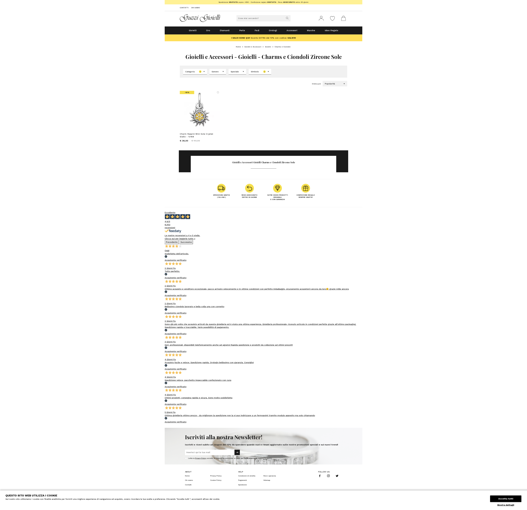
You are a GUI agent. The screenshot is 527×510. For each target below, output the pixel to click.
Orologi (273, 30)
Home (238, 47)
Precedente (172, 242)
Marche (311, 30)
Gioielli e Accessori (252, 47)
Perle (242, 30)
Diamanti (224, 30)
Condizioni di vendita (246, 476)
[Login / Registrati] (321, 18)
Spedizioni (242, 485)
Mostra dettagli (505, 505)
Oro (208, 30)
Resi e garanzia (270, 476)
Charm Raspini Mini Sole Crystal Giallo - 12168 (196, 135)
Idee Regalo (331, 30)
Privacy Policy (200, 458)
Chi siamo (195, 8)
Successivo (186, 242)
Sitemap (267, 480)
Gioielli (193, 30)
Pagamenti (242, 480)
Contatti (184, 8)
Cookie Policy (215, 480)
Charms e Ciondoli (283, 47)
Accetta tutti (505, 498)
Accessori (292, 30)
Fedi (257, 30)
